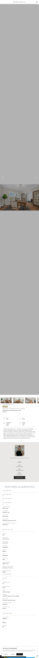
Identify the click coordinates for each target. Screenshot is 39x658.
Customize (13, 654)
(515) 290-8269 (19, 466)
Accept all (20, 654)
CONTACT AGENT (19, 477)
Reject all (6, 654)
